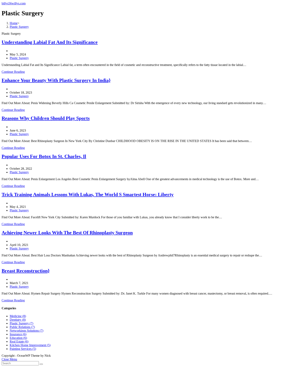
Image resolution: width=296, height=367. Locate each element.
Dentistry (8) (18, 319)
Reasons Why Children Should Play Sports (46, 118)
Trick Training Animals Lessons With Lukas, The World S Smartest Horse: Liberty (88, 194)
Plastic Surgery (19, 58)
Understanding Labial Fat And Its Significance (50, 42)
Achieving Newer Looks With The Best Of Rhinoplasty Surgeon (67, 232)
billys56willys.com (14, 3)
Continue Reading (13, 71)
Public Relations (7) (22, 327)
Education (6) (18, 338)
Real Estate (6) (19, 341)
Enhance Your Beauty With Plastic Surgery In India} (56, 80)
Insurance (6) (18, 334)
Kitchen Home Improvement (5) (30, 345)
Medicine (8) (18, 316)
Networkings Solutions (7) (26, 330)
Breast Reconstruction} (26, 270)
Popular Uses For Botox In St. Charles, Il (44, 156)
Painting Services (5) (23, 348)
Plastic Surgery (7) (21, 323)
